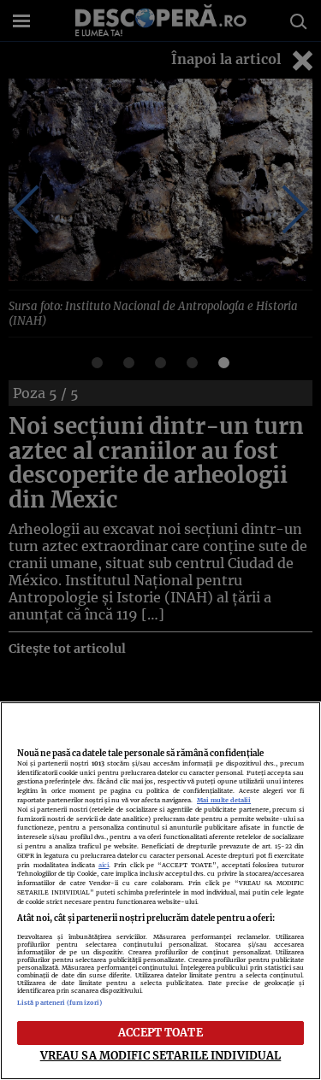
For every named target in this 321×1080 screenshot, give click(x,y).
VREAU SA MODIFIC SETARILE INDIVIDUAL (161, 1055)
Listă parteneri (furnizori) (59, 1003)
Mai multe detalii (224, 800)
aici (103, 865)
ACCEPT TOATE (160, 1032)
